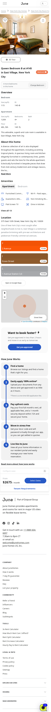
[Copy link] (20, 127)
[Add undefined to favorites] (5, 20)
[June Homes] (22, 501)
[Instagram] (8, 523)
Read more (6, 174)
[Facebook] (4, 523)
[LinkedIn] (18, 523)
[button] (24, 471)
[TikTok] (13, 523)
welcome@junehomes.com (16, 542)
